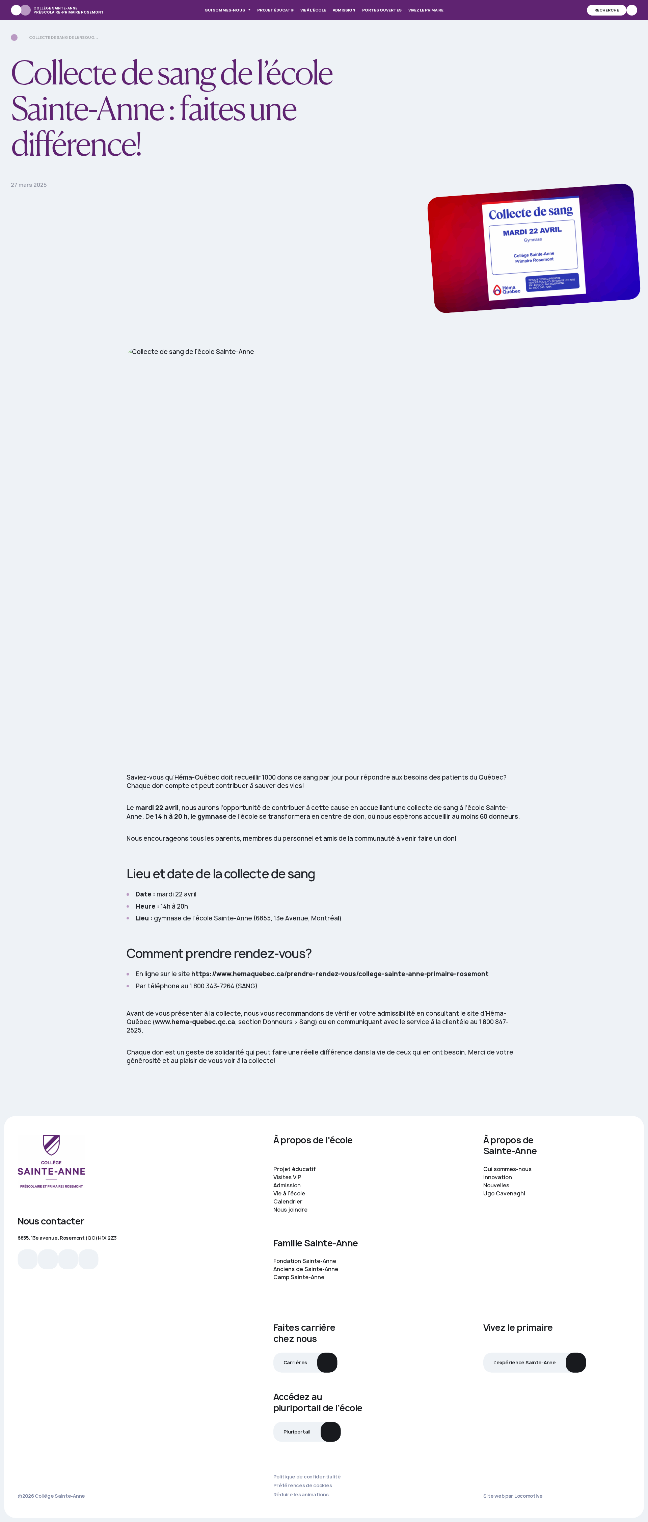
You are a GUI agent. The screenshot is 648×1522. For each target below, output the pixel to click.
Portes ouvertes (382, 9)
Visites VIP (287, 1177)
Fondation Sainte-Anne (305, 1261)
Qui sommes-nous (225, 9)
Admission (344, 9)
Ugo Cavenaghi (504, 1193)
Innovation (498, 1177)
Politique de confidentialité (307, 1477)
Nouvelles (497, 1185)
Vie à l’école (313, 9)
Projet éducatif (275, 9)
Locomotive (528, 1496)
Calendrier (287, 1201)
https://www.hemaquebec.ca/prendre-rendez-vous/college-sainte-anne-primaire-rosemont (340, 974)
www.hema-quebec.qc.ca (195, 1022)
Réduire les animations (301, 1495)
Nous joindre (290, 1209)
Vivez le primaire (425, 9)
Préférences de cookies (302, 1485)
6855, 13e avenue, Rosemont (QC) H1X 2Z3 (67, 1238)
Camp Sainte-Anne (299, 1277)
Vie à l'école (289, 1193)
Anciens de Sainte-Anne (306, 1269)
